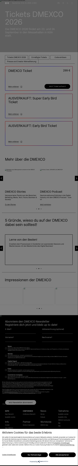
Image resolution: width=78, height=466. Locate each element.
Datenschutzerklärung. (67, 445)
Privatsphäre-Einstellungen (61, 443)
